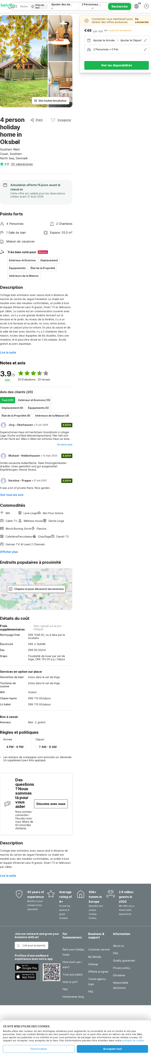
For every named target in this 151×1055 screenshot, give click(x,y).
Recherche (120, 6)
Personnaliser (39, 1048)
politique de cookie (133, 1040)
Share (39, 119)
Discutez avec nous (50, 804)
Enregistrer (64, 120)
